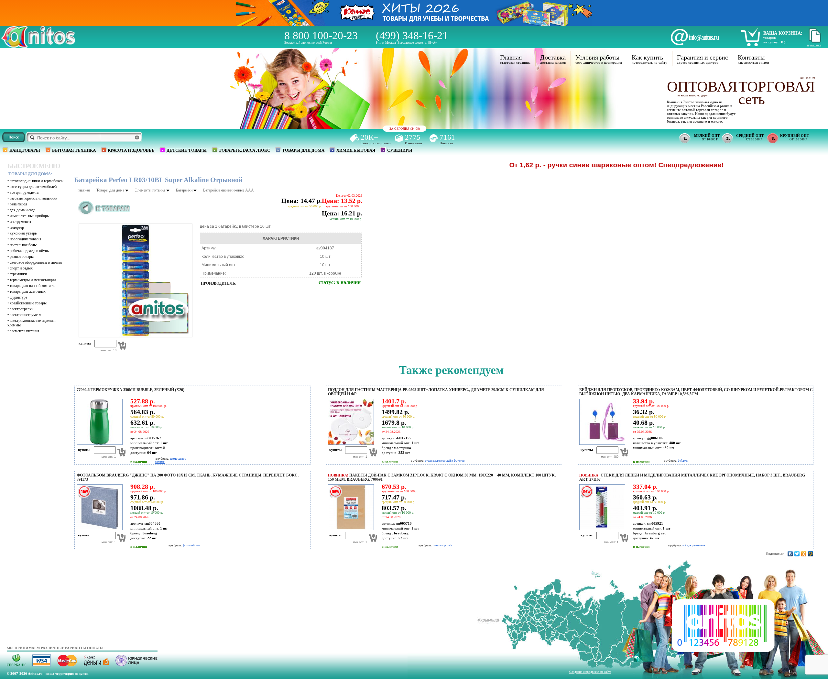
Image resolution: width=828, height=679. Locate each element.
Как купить (647, 57)
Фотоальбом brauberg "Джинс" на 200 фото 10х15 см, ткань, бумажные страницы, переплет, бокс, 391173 (188, 477)
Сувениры (399, 150)
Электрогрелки (21, 309)
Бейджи (683, 460)
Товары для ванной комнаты (32, 285)
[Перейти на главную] (38, 46)
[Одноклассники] (804, 554)
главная (84, 190)
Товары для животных (28, 291)
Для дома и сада (22, 210)
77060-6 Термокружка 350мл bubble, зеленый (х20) (130, 390)
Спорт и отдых (21, 268)
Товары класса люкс (244, 150)
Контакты (751, 57)
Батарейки (184, 190)
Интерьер (17, 227)
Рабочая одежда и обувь (29, 250)
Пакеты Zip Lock (442, 545)
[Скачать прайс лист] (814, 41)
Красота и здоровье (131, 150)
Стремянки (18, 274)
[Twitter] (797, 554)
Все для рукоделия (24, 192)
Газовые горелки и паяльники (33, 198)
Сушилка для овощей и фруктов (444, 460)
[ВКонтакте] (790, 554)
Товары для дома (303, 150)
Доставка (553, 57)
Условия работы (597, 57)
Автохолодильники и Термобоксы (36, 181)
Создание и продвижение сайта (590, 672)
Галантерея (18, 204)
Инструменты (20, 221)
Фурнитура (18, 297)
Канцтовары (24, 150)
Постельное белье (23, 245)
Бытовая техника (74, 150)
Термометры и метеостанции (33, 280)
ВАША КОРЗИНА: (782, 33)
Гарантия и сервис (702, 57)
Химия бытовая (355, 150)
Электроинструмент (25, 314)
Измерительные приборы (29, 216)
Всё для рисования (693, 545)
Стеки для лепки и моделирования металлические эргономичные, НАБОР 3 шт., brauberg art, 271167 (692, 477)
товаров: (770, 37)
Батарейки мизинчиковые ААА (228, 190)
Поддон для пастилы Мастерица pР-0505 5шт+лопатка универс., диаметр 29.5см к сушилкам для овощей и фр (436, 392)
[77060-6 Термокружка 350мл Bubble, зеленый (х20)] (99, 443)
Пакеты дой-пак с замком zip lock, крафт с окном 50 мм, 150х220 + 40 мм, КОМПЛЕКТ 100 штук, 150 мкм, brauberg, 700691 (442, 477)
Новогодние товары (25, 239)
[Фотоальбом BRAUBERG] (99, 529)
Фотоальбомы (191, 545)
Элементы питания (24, 331)
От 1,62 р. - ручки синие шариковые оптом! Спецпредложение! (582, 165)
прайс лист (814, 45)
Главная (511, 57)
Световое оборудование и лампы (36, 262)
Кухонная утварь (23, 233)
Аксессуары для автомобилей (33, 186)
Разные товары (22, 256)
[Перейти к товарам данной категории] (104, 214)
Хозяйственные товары (28, 303)
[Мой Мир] (810, 554)
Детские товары (187, 150)
